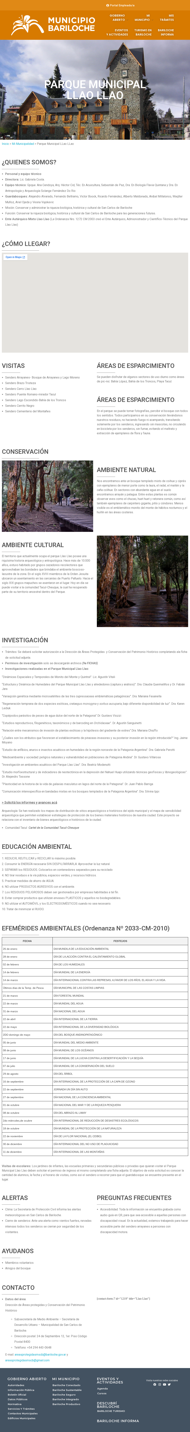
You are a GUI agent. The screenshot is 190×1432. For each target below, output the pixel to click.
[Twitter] (169, 1384)
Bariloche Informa (118, 1421)
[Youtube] (164, 1384)
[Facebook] (155, 1384)
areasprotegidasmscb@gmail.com (27, 1360)
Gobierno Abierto (27, 1379)
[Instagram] (160, 1384)
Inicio (5, 144)
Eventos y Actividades (110, 1380)
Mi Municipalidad (23, 144)
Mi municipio (66, 1379)
